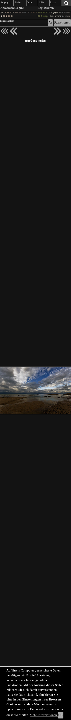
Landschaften (7, 21)
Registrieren (46, 8)
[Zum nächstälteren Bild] (66, 31)
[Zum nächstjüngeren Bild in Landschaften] (13, 31)
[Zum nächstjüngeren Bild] (4, 31)
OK (60, 715)
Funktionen (62, 22)
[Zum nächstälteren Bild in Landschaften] (57, 31)
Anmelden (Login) (12, 8)
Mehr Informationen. (44, 715)
